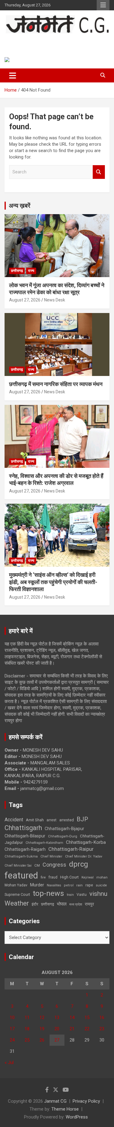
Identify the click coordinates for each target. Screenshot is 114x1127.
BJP (82, 819)
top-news (48, 893)
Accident (14, 820)
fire (43, 877)
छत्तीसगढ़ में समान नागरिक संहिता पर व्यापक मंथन (55, 384)
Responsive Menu (103, 5)
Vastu (82, 894)
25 (27, 1040)
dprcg (78, 864)
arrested (66, 820)
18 (27, 1028)
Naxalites (54, 885)
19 (42, 1028)
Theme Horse (65, 1109)
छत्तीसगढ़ (17, 271)
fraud (52, 877)
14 (72, 1017)
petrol (69, 885)
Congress (54, 864)
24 (12, 1040)
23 (101, 1028)
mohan (102, 877)
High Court (69, 877)
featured (21, 875)
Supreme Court (17, 894)
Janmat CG (27, 40)
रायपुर (89, 904)
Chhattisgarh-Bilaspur (25, 835)
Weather (17, 903)
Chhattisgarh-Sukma (21, 856)
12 (42, 1017)
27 (56, 1040)
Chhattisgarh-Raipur (71, 849)
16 (101, 1017)
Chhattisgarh (23, 828)
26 (42, 1040)
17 (12, 1028)
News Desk (54, 299)
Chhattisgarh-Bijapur (64, 828)
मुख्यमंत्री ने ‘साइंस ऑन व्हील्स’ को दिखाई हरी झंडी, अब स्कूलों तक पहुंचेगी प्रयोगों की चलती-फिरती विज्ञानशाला (53, 582)
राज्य (31, 271)
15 (87, 1017)
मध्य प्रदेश (75, 904)
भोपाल (62, 904)
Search (99, 172)
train (70, 895)
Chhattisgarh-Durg (62, 836)
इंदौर (35, 904)
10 (12, 1017)
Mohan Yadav (16, 885)
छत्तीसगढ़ (47, 904)
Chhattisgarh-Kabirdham (44, 843)
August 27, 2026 (24, 299)
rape (89, 885)
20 (56, 1028)
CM (37, 865)
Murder (37, 885)
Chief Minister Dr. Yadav (83, 856)
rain (79, 885)
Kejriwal (87, 877)
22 (87, 1028)
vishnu (98, 893)
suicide (101, 885)
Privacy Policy (86, 1101)
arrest (52, 820)
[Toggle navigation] (13, 75)
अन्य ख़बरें (19, 205)
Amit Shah (35, 820)
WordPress (77, 1117)
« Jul (9, 1062)
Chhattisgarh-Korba (86, 842)
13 (56, 1017)
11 (27, 1017)
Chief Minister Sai (18, 866)
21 (72, 1028)
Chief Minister (51, 856)
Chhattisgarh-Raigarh (25, 849)
